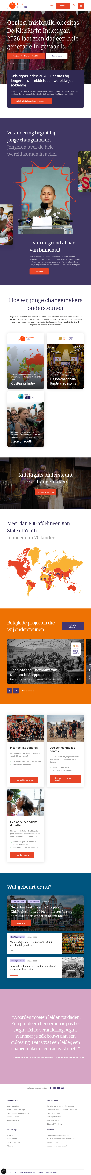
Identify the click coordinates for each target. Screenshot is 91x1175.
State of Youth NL (54, 1124)
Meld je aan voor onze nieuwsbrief (61, 1139)
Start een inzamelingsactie (18, 1113)
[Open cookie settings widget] (3, 1171)
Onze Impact (12, 1139)
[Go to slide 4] (28, 690)
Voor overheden (13, 1120)
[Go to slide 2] (24, 690)
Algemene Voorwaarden (27, 1172)
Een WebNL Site (12, 1172)
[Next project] (16, 690)
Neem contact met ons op (57, 1135)
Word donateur (13, 1106)
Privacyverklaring (51, 1172)
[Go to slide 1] (23, 690)
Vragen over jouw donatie (57, 1146)
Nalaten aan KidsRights (16, 1110)
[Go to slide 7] (33, 690)
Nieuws (10, 1146)
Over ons (10, 1135)
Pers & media (52, 1142)
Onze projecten (13, 1142)
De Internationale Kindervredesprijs (61, 1106)
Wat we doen (52, 1101)
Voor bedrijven (13, 1117)
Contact (50, 1130)
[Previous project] (9, 690)
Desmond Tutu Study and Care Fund (62, 1110)
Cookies (40, 1172)
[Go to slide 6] (31, 690)
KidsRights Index (54, 1117)
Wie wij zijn (12, 1130)
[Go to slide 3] (26, 690)
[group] (45, 661)
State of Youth (53, 1120)
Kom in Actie (12, 1101)
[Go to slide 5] (30, 690)
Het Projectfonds (54, 1113)
